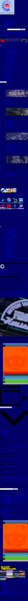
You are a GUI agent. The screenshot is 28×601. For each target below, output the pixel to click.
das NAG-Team (9, 174)
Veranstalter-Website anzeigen (9, 465)
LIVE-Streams (6, 445)
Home (1, 263)
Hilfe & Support (6, 25)
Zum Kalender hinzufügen (6, 407)
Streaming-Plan (9, 126)
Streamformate (9, 125)
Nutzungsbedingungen (8, 26)
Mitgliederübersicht (7, 24)
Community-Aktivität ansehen (10, 20)
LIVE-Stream (9, 121)
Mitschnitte (19, 33)
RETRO (8, 99)
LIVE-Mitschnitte (10, 122)
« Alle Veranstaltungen (5, 270)
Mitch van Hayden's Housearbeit (17, 445)
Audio (4, 64)
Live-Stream (13, 33)
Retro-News (15, 32)
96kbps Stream (13, 194)
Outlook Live (6, 433)
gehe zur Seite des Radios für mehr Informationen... (13, 211)
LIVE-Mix (17, 447)
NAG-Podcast (9, 148)
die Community (9, 173)
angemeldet (7, 471)
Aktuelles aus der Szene (11, 102)
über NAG (8, 171)
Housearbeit (11, 447)
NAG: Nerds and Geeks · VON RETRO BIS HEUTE (12, 44)
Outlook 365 (6, 432)
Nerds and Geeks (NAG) (11, 595)
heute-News (22, 32)
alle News (9, 32)
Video (4, 55)
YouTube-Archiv (9, 123)
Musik (1, 448)
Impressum (7, 593)
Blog (4, 47)
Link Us (7, 176)
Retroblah (8, 127)
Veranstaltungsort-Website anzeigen (11, 458)
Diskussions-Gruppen (8, 21)
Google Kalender (7, 429)
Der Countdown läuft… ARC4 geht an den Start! (14, 495)
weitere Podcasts (9, 149)
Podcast (16, 34)
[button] (4, 344)
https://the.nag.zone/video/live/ (10, 451)
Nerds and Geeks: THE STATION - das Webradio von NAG (15, 146)
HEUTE (8, 100)
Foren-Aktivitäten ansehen (9, 23)
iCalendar (5, 431)
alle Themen (8, 101)
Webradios (21, 34)
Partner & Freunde (10, 175)
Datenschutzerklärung (16, 592)
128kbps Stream (3, 194)
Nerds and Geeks (7, 71)
